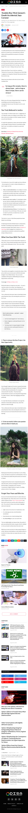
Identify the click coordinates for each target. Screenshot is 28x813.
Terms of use (20, 803)
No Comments (6, 26)
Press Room (8, 25)
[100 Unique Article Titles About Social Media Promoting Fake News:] (14, 576)
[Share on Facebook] (2, 30)
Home (4, 803)
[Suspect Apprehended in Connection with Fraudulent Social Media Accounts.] (5, 773)
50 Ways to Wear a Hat (12, 282)
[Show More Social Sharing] (10, 30)
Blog (3, 9)
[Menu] (2, 2)
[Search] (26, 2)
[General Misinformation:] (14, 598)
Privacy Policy (11, 803)
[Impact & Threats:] (14, 556)
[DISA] (14, 2)
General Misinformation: (7, 607)
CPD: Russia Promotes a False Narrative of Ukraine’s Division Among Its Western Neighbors (17, 626)
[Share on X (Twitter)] (5, 30)
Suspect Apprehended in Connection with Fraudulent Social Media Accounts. (17, 773)
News (3, 703)
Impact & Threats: (5, 565)
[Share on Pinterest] (8, 30)
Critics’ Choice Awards (17, 500)
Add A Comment (14, 614)
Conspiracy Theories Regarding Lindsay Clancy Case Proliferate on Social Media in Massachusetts (18, 781)
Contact (14, 805)
